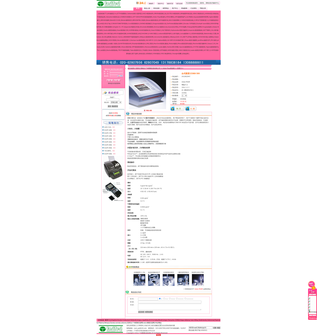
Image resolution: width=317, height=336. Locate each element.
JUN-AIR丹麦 (108, 33)
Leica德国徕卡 (185, 33)
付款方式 (147, 325)
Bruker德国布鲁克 (152, 20)
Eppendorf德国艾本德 (132, 27)
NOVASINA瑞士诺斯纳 (205, 37)
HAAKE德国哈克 (144, 30)
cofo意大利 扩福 (104, 23)
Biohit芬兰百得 (115, 20)
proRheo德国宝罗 (204, 40)
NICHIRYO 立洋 (151, 40)
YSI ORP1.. (108, 151)
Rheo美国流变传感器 (185, 43)
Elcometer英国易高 (146, 27)
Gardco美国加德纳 (110, 30)
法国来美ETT (102, 13)
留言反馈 (179, 3)
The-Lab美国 (101, 50)
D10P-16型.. (108, 130)
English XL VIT (118, 27)
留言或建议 (155, 325)
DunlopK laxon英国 (203, 23)
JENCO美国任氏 (198, 13)
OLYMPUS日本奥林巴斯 (175, 40)
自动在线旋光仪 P (154, 272)
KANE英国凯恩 (132, 33)
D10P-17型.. (108, 133)
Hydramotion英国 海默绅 (179, 30)
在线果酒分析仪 (168, 272)
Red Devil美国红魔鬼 (161, 43)
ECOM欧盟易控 (107, 27)
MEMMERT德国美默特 (131, 37)
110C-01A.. (108, 127)
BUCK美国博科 (174, 20)
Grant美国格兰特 (122, 30)
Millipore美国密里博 (146, 37)
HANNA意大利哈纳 (211, 13)
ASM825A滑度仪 (126, 17)
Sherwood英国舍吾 (151, 47)
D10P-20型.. (108, 139)
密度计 (179, 68)
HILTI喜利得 (166, 30)
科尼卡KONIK (143, 33)
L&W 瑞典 (175, 33)
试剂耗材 (149, 53)
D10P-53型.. (108, 154)
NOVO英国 (112, 40)
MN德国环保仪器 (186, 13)
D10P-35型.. (108, 148)
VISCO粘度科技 (166, 53)
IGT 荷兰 (207, 50)
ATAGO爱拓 (170, 17)
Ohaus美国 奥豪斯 (191, 40)
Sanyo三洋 (211, 43)
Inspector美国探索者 (195, 30)
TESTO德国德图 (123, 50)
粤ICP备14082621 (201, 330)
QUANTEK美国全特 (124, 43)
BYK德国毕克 (163, 20)
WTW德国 (163, 50)
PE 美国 (213, 40)
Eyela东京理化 (173, 27)
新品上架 (147, 8)
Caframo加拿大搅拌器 (134, 13)
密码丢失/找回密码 (114, 83)
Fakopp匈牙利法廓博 (194, 27)
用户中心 (175, 8)
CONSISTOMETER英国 (119, 23)
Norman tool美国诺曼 (138, 40)
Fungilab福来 (207, 27)
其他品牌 (185, 53)
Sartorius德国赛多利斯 (112, 47)
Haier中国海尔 (156, 30)
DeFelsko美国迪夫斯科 (175, 23)
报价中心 (161, 3)
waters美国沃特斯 (197, 50)
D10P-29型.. (108, 145)
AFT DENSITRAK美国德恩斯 (142, 17)
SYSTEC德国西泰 (199, 47)
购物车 (151, 3)
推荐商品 (166, 8)
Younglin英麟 (176, 53)
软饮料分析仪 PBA (198, 272)
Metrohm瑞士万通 (210, 33)
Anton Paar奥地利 (159, 17)
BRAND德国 (105, 20)
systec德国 (162, 47)
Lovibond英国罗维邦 (164, 33)
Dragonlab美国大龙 (159, 23)
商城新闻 (184, 8)
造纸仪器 (142, 53)
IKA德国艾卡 (112, 13)
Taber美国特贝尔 (136, 50)
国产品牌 (135, 53)
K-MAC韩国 (153, 33)
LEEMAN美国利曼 (197, 33)
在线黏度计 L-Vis (139, 272)
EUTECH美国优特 (173, 13)
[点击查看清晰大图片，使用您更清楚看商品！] (147, 111)
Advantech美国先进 (112, 17)
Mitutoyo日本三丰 (176, 37)
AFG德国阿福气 (180, 17)
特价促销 (156, 8)
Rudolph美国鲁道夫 (139, 43)
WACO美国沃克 (184, 50)
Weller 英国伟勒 (153, 50)
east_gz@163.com (140, 328)
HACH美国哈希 (148, 13)
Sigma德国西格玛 (212, 47)
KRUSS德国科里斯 (120, 33)
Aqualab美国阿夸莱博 (201, 17)
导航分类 (203, 8)
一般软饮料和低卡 (183, 272)
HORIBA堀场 (133, 30)
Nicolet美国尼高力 (123, 40)
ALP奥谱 (189, 17)
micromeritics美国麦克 (161, 37)
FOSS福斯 (182, 27)
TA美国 (145, 50)
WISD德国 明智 (173, 50)
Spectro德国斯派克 (185, 47)
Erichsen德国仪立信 (160, 27)
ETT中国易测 (121, 13)
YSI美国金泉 (101, 17)
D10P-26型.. (108, 142)
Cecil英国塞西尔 (133, 23)
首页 (128, 325)
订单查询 (140, 325)
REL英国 (150, 43)
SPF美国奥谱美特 (138, 47)
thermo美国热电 (112, 50)
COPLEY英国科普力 (201, 20)
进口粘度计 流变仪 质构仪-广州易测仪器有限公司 (144, 68)
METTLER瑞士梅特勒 (190, 37)
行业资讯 (194, 8)
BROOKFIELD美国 (139, 20)
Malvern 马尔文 (117, 37)
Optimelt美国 (162, 40)
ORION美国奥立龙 (160, 13)
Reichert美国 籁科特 (200, 43)
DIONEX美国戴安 (146, 23)
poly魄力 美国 (112, 43)
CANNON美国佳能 (187, 20)
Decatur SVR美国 (189, 23)
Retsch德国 (173, 43)
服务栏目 (170, 3)
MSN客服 (313, 312)
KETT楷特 (206, 30)
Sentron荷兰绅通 (172, 47)
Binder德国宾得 (126, 20)
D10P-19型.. (108, 136)
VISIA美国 (156, 53)
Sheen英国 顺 (126, 47)
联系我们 (133, 325)
